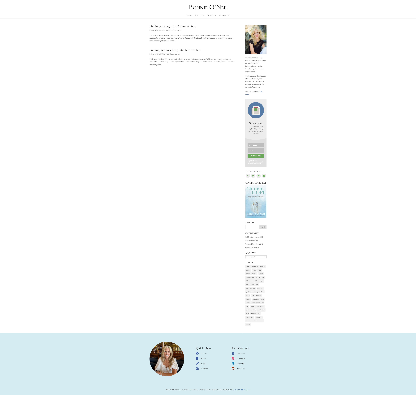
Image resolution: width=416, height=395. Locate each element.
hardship (258, 295)
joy (263, 302)
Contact (204, 368)
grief (253, 295)
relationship (261, 310)
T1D (259, 313)
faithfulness (249, 281)
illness (248, 302)
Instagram (241, 358)
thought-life (259, 317)
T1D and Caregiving (252, 244)
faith (263, 277)
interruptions (256, 302)
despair (254, 273)
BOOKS (210, 15)
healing (248, 299)
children (262, 266)
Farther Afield (250, 240)
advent (248, 266)
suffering (253, 313)
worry (261, 321)
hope (262, 299)
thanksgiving (250, 317)
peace (252, 306)
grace (247, 295)
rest (247, 313)
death (259, 270)
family (248, 284)
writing (248, 324)
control (248, 270)
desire (248, 273)
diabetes (260, 273)
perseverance (260, 306)
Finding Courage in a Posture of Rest (173, 26)
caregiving (255, 266)
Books (203, 358)
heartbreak (256, 299)
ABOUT (198, 15)
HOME (190, 15)
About (203, 353)
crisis (254, 270)
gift (257, 284)
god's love (260, 288)
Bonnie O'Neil (156, 30)
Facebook (241, 353)
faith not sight (259, 281)
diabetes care (250, 277)
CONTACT (224, 15)
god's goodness (250, 288)
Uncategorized (177, 30)
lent (247, 306)
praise (248, 310)
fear (253, 284)
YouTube (241, 368)
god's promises (250, 292)
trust (247, 321)
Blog (203, 363)
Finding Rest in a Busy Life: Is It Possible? (175, 50)
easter (258, 277)
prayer (254, 310)
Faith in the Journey (252, 237)
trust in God (254, 321)
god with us (260, 292)
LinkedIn (241, 363)
